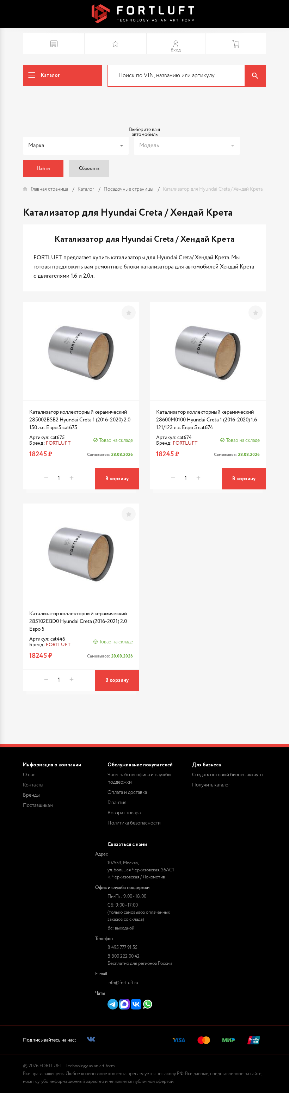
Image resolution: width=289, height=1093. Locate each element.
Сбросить (89, 168)
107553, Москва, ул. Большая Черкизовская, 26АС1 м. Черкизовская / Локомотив (140, 870)
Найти (43, 168)
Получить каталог (211, 785)
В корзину (117, 478)
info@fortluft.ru (122, 983)
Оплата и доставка (127, 792)
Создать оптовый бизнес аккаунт (227, 774)
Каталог (50, 75)
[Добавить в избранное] (129, 312)
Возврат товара (124, 812)
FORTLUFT (58, 443)
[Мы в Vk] (91, 1040)
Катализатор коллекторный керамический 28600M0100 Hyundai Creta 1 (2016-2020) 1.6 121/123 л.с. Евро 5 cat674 (206, 419)
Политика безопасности (134, 823)
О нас (29, 774)
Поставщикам (38, 805)
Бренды (31, 795)
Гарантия (117, 802)
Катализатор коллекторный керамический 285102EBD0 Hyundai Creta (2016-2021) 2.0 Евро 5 (78, 621)
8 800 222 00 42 (123, 956)
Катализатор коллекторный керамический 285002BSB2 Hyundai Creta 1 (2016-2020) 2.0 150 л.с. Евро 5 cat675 (79, 419)
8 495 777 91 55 (122, 947)
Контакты (33, 785)
